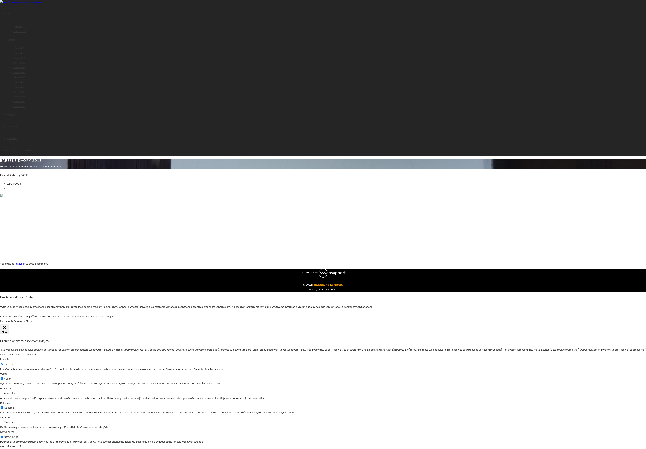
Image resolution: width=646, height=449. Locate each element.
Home (3, 166)
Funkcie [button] (4, 359)
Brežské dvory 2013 (22, 166)
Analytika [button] (5, 388)
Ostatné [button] (5, 417)
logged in (20, 263)
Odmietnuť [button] (20, 321)
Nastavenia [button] (6, 321)
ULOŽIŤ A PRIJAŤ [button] (10, 446)
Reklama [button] (5, 402)
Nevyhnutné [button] (7, 431)
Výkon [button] (4, 373)
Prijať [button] (30, 321)
